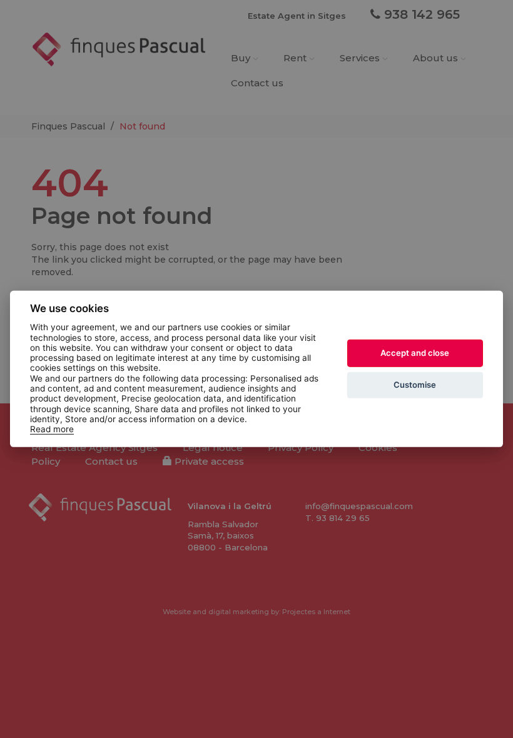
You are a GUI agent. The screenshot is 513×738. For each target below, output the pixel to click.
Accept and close (414, 353)
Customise (415, 385)
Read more (52, 429)
